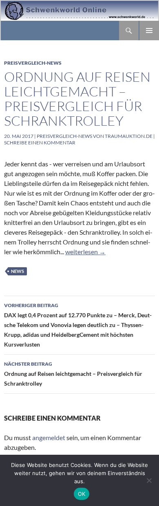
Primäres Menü (149, 30)
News (17, 271)
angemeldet (48, 437)
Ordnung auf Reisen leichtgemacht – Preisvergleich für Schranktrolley (77, 98)
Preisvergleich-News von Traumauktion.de (94, 136)
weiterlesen (85, 251)
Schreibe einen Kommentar (39, 143)
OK (82, 494)
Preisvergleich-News (33, 63)
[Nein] (149, 480)
